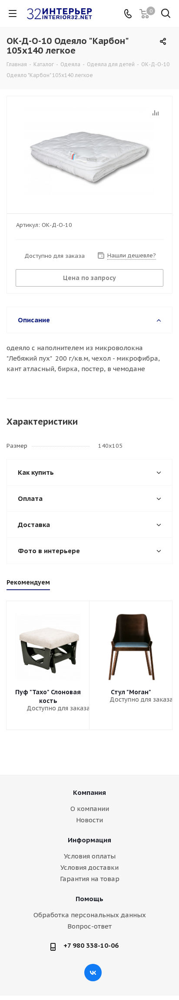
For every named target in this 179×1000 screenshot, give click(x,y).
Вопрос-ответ (89, 926)
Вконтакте (93, 972)
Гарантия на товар (89, 879)
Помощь (89, 899)
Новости (89, 820)
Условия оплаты (90, 856)
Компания (89, 792)
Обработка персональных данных (89, 915)
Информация (89, 840)
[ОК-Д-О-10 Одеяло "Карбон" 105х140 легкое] (89, 151)
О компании (89, 808)
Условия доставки (89, 867)
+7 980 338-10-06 (91, 945)
